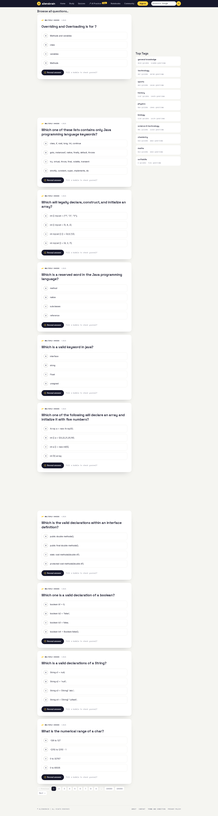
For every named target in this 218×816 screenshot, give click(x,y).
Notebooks (115, 3)
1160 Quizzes (143, 119)
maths (141, 148)
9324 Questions (156, 152)
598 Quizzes (143, 108)
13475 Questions (158, 96)
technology (143, 70)
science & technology (148, 126)
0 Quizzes (142, 163)
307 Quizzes (143, 74)
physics (141, 103)
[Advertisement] (84, 97)
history (141, 92)
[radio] (84, 36)
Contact (142, 809)
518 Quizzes (143, 152)
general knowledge (147, 59)
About (134, 809)
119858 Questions (158, 63)
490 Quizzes (143, 141)
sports (141, 81)
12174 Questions (158, 119)
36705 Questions (157, 74)
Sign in (143, 3)
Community (129, 3)
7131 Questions (154, 163)
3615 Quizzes (143, 63)
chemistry (143, 137)
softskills (142, 159)
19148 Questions (157, 85)
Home (62, 3)
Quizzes (81, 3)
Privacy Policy (174, 809)
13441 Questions (157, 108)
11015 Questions (157, 130)
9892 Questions (156, 141)
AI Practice (97, 3)
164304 (120, 788)
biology (141, 115)
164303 (109, 788)
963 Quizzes (143, 85)
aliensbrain (48, 3)
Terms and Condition (157, 809)
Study (71, 3)
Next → (42, 793)
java (64, 20)
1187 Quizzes (143, 96)
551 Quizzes (143, 130)
